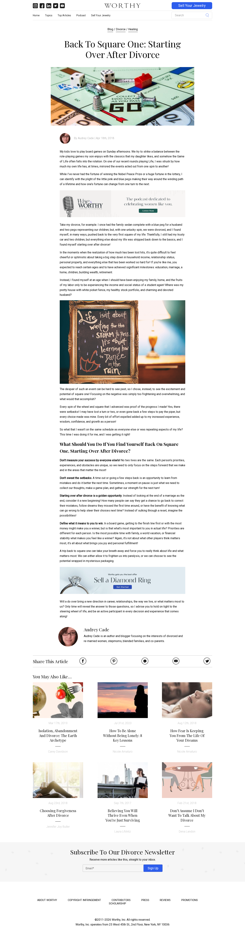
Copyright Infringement (84, 900)
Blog (110, 29)
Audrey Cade (86, 138)
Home (36, 15)
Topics (48, 15)
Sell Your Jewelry (192, 6)
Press (145, 900)
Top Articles (64, 15)
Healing (133, 29)
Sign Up (153, 868)
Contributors (121, 900)
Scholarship (117, 903)
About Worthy (47, 900)
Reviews (165, 900)
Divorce (121, 29)
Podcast (81, 15)
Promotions (189, 900)
